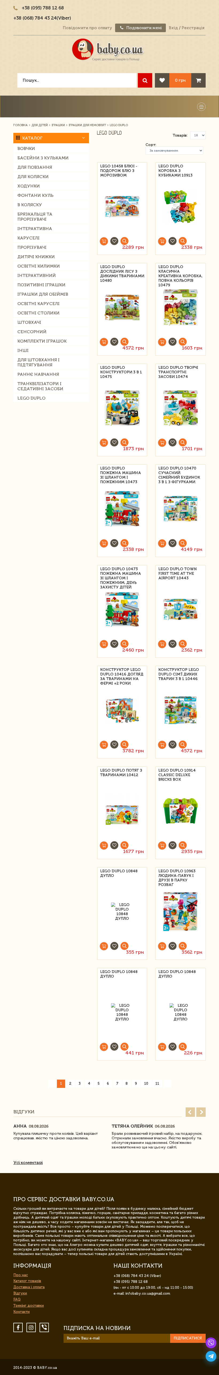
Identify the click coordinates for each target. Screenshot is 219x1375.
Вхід (173, 27)
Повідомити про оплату (87, 27)
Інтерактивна (34, 228)
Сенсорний (31, 331)
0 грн (180, 80)
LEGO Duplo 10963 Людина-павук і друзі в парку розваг (176, 875)
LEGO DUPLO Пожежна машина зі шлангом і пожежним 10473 (120, 472)
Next (201, 1112)
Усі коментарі (28, 1162)
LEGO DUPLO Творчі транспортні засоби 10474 (178, 371)
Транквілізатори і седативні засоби (40, 386)
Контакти (21, 1312)
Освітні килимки (38, 266)
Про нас (20, 1275)
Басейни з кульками (43, 157)
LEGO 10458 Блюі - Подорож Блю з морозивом (118, 170)
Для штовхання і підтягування (38, 362)
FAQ (17, 1299)
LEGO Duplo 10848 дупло (119, 873)
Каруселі (28, 238)
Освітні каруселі (38, 303)
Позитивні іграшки (41, 284)
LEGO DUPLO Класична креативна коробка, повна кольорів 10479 (180, 271)
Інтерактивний (36, 275)
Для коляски (33, 176)
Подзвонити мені (143, 27)
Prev (190, 1112)
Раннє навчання (38, 374)
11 (157, 1083)
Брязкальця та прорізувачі (34, 217)
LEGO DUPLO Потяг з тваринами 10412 (121, 772)
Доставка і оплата (29, 1287)
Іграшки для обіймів (42, 294)
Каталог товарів (27, 1281)
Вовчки (26, 148)
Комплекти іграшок (42, 341)
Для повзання (34, 167)
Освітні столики (38, 312)
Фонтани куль (35, 195)
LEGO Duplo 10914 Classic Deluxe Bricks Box (177, 774)
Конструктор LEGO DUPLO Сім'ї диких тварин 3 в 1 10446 (178, 673)
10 (146, 1083)
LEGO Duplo (31, 398)
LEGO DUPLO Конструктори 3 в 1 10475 (121, 371)
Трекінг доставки (28, 1305)
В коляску (29, 204)
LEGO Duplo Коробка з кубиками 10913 (175, 170)
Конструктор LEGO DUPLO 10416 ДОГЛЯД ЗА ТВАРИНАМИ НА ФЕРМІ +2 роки (121, 673)
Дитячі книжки (36, 256)
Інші (23, 350)
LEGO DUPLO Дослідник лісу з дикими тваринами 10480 (122, 271)
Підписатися (188, 1338)
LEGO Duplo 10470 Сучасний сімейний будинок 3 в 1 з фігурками (179, 472)
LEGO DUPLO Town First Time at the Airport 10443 (177, 573)
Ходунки (28, 186)
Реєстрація (193, 27)
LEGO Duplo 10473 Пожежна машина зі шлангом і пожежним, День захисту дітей (120, 573)
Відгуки (20, 1293)
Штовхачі (29, 322)
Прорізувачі (31, 247)
